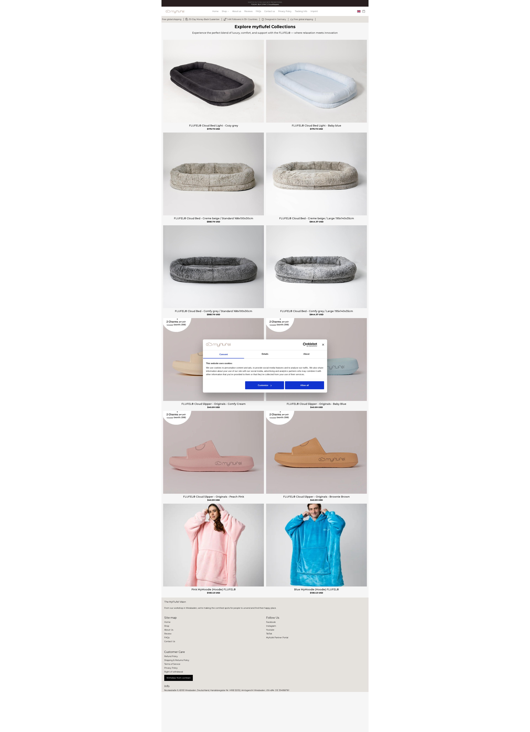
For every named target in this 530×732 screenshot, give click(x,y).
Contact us (269, 11)
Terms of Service (172, 664)
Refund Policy (171, 656)
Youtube (270, 630)
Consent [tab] (223, 354)
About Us (168, 630)
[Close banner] (323, 345)
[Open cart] (363, 11)
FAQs (258, 11)
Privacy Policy (285, 11)
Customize (263, 385)
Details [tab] (265, 354)
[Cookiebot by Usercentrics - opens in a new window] (305, 345)
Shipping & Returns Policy (176, 660)
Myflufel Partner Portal (277, 637)
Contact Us (169, 641)
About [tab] (306, 354)
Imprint (314, 11)
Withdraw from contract (178, 678)
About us (236, 11)
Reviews (248, 11)
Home (215, 11)
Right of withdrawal (173, 672)
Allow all (304, 385)
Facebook (271, 622)
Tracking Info (301, 11)
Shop (224, 11)
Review (167, 633)
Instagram (271, 626)
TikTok (269, 633)
